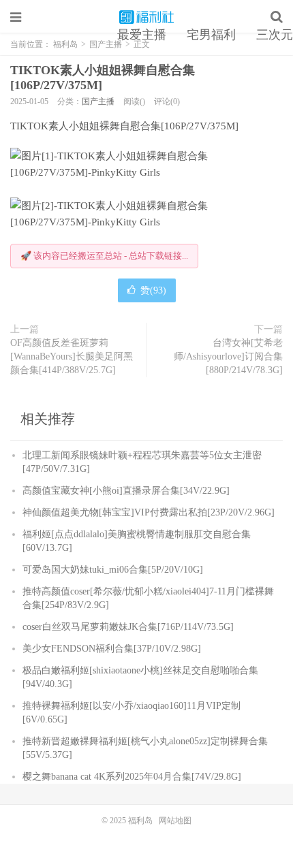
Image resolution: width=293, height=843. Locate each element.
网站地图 (175, 820)
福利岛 (146, 17)
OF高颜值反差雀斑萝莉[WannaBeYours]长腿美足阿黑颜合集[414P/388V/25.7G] (71, 356)
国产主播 (98, 101)
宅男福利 (211, 35)
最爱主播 (141, 35)
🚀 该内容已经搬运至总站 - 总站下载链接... (104, 256)
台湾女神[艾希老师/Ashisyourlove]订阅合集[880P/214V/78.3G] (228, 356)
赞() (153, 290)
